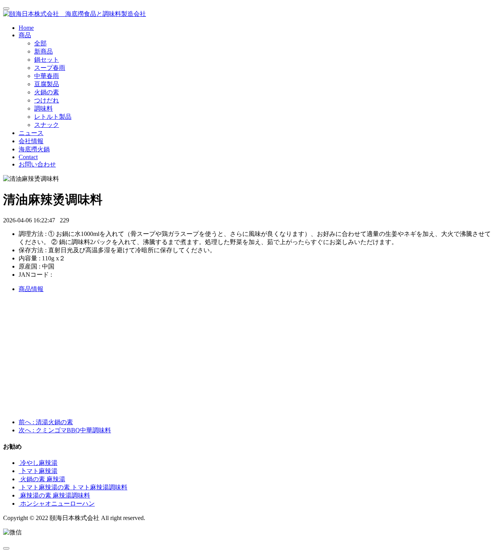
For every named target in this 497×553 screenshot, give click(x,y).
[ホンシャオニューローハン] (19, 503)
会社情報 (31, 141)
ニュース (31, 133)
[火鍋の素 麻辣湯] (19, 479)
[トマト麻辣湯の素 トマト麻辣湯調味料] (19, 487)
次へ (65, 430)
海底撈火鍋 (34, 149)
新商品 (43, 51)
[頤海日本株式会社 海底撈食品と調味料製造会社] (248, 14)
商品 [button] (25, 35)
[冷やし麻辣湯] (19, 462)
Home (26, 27)
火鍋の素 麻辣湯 (42, 479)
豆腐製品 (46, 84)
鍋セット (46, 59)
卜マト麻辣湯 (38, 471)
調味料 (43, 108)
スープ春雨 (49, 67)
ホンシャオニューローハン (57, 503)
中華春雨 (46, 76)
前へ (46, 422)
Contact (28, 157)
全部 (40, 43)
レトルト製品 (52, 116)
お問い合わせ (37, 164)
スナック (46, 124)
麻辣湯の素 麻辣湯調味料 (55, 495)
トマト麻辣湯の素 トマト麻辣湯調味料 (73, 487)
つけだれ (46, 100)
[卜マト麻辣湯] (19, 471)
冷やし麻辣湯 (38, 462)
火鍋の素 (46, 92)
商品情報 (31, 289)
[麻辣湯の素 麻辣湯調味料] (19, 495)
